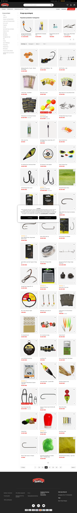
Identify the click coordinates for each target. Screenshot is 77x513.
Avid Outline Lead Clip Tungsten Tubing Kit (29, 262)
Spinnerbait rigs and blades (8, 28)
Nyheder (58, 9)
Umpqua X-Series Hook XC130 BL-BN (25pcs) (47, 407)
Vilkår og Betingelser (8, 499)
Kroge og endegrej (6, 13)
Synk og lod (5, 23)
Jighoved (5, 17)
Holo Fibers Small (62, 431)
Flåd (4, 38)
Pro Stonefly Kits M (25, 335)
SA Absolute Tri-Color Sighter (46, 164)
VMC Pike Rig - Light (63, 68)
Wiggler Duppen (43, 432)
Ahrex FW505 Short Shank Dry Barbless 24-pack (67, 212)
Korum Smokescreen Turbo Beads (65, 358)
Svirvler (4, 27)
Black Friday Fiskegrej (62, 500)
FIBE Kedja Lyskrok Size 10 (45, 310)
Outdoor (26, 9)
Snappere (5, 25)
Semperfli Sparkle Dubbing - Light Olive (67, 455)
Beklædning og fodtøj (19, 9)
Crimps (4, 40)
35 (42, 467)
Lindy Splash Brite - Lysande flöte (46, 381)
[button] (67, 1)
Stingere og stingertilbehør (8, 19)
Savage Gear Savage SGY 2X (27, 286)
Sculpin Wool (23, 431)
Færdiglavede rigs (6, 36)
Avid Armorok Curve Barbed (64, 236)
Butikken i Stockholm (8, 492)
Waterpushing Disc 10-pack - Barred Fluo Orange (28, 69)
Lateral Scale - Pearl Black (26, 92)
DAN (5, 1)
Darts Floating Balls (44, 116)
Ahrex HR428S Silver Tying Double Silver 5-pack (28, 238)
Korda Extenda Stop (44, 287)
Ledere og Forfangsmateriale (8, 21)
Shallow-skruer (6, 30)
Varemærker (64, 9)
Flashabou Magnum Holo (64, 381)
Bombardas (5, 48)
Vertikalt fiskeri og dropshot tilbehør (8, 53)
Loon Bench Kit (43, 358)
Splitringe (5, 32)
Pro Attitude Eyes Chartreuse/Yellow (28, 164)
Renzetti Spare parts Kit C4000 (54, 34)
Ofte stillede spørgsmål (20, 492)
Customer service (54, 1)
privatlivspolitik (44, 213)
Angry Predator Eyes (63, 164)
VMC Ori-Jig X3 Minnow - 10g (46, 68)
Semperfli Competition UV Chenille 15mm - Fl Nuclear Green (47, 456)
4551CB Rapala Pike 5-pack (26, 187)
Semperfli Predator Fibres (64, 187)
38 (53, 467)
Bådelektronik (10, 9)
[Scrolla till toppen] (48, 463)
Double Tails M (62, 335)
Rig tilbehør (5, 34)
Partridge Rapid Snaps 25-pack (65, 115)
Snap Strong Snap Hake (26, 406)
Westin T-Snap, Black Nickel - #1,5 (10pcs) (69, 34)
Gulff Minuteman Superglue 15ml (40, 34)
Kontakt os (42, 493)
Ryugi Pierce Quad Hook (45, 188)
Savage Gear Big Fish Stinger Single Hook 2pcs (66, 262)
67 (60, 467)
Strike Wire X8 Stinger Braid (45, 261)
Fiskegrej (3, 9)
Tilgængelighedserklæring (33, 495)
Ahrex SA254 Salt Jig (44, 236)
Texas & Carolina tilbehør (8, 50)
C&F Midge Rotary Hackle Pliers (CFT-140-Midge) (47, 141)
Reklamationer (43, 495)
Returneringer (43, 494)
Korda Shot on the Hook (63, 287)
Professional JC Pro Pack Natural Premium (65, 311)
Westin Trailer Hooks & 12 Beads (27, 455)
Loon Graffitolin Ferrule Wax (26, 358)
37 (49, 467)
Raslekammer (5, 46)
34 (39, 467)
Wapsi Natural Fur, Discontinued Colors (66, 92)
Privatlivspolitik (7, 495)
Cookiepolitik (52, 213)
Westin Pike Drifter (62, 406)
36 (46, 467)
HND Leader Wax (24, 140)
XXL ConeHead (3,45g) (44, 335)
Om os (29, 492)
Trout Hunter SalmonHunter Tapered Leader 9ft (28, 383)
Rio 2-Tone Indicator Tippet (26, 310)
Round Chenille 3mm (63, 140)
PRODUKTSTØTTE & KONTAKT (20, 496)
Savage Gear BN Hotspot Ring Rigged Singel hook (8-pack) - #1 (26, 34)
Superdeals (71, 9)
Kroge (4, 15)
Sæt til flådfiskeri (6, 42)
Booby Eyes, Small (43, 92)
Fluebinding (5, 44)
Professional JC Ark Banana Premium (28, 115)
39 (56, 467)
